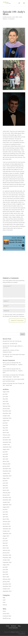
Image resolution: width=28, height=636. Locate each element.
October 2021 (6, 531)
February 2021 (6, 550)
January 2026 (6, 408)
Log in (4, 611)
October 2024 (6, 444)
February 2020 (6, 579)
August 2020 (6, 564)
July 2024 (5, 452)
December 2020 (7, 555)
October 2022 (6, 502)
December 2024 (7, 440)
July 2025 (5, 423)
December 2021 (7, 526)
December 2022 (7, 497)
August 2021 (6, 536)
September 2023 (7, 476)
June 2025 (5, 425)
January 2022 (6, 524)
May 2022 (5, 514)
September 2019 (7, 591)
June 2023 (5, 483)
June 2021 (5, 540)
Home (7, 626)
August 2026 (6, 391)
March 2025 (6, 432)
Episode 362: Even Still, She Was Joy (12, 341)
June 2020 (5, 569)
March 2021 (6, 548)
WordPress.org (6, 618)
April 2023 (5, 488)
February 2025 (6, 435)
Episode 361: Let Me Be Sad (10, 343)
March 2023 (6, 490)
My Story (13, 626)
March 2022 (6, 519)
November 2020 (7, 557)
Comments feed (7, 616)
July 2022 (5, 509)
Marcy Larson (7, 17)
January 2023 (6, 495)
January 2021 (6, 552)
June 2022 (5, 512)
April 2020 (5, 574)
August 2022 (6, 507)
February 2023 (6, 492)
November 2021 (7, 528)
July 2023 (5, 480)
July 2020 (5, 567)
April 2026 (5, 401)
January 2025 (6, 437)
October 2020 (6, 560)
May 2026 (5, 399)
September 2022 (7, 504)
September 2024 (7, 447)
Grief (20, 17)
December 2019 (7, 584)
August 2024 (6, 449)
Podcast (5, 19)
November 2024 (7, 442)
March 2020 (6, 576)
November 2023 (7, 471)
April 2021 (5, 545)
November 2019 (7, 586)
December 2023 (7, 468)
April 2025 (5, 430)
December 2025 (7, 411)
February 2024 (6, 464)
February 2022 (6, 521)
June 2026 (5, 396)
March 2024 (6, 461)
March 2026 (6, 403)
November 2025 (7, 413)
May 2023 (5, 485)
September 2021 (7, 533)
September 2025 (7, 418)
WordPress (22, 634)
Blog (4, 597)
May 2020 (5, 572)
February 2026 (6, 406)
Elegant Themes (15, 632)
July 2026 (5, 394)
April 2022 (5, 516)
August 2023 (6, 478)
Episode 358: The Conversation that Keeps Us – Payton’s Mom (13, 364)
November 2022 (7, 500)
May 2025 (5, 428)
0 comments (11, 19)
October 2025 (6, 415)
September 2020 (7, 562)
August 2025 (6, 420)
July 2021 (5, 538)
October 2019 (6, 588)
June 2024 (5, 454)
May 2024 (5, 456)
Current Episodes (13, 628)
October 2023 (6, 473)
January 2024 (6, 466)
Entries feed (6, 613)
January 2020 (6, 581)
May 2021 (5, 543)
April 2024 (5, 459)
